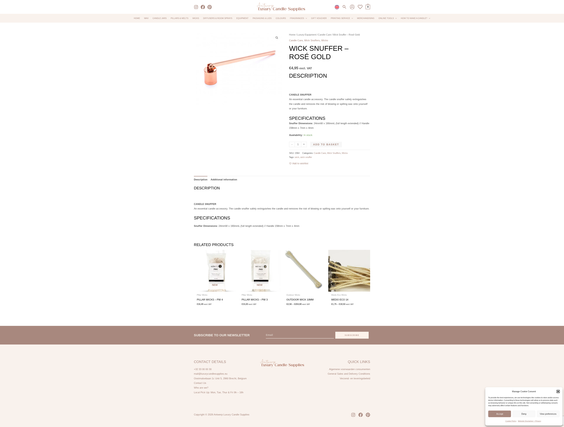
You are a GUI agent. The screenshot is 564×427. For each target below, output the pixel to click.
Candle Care (324, 34)
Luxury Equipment (306, 34)
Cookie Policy (510, 421)
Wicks (324, 40)
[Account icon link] (352, 6)
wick (297, 157)
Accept (499, 414)
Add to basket (326, 144)
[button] (558, 391)
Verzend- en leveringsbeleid (355, 378)
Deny (524, 414)
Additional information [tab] (224, 179)
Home (292, 34)
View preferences (548, 414)
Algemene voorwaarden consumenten (349, 369)
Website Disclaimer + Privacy (529, 421)
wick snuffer (306, 157)
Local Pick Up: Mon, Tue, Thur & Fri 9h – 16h (218, 392)
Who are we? (201, 387)
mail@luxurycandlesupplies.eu (210, 373)
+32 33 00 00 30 (203, 369)
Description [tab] (200, 179)
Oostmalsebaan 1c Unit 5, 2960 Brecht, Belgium (220, 378)
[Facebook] (203, 7)
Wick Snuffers (312, 40)
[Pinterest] (209, 7)
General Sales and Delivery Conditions (349, 373)
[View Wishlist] (360, 8)
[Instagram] (196, 7)
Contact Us (200, 383)
